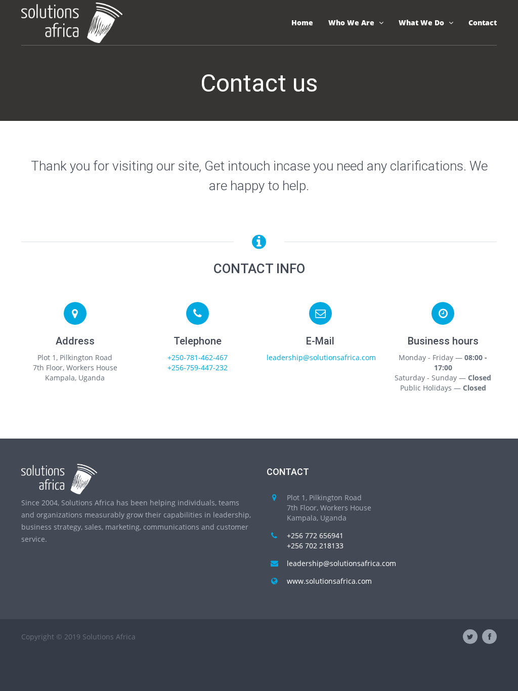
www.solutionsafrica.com (329, 581)
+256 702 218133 (315, 545)
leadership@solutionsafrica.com (321, 357)
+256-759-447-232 (197, 367)
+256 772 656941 (315, 535)
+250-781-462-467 (197, 357)
